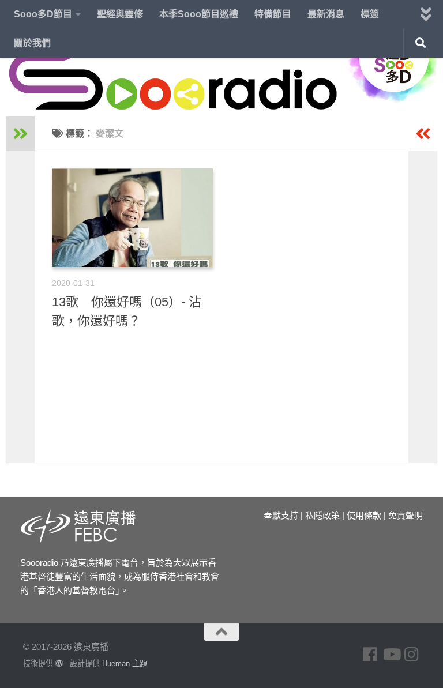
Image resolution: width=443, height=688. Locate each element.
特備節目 (272, 14)
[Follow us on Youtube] (391, 654)
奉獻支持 (281, 515)
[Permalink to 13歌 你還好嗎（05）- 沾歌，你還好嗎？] (132, 217)
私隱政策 (322, 515)
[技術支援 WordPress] (59, 663)
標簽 (370, 14)
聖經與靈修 (120, 14)
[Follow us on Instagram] (412, 654)
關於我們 (32, 43)
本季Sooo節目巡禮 (198, 14)
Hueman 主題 (124, 663)
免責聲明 (405, 515)
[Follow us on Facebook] (370, 654)
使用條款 (364, 515)
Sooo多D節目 (43, 14)
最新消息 (325, 14)
